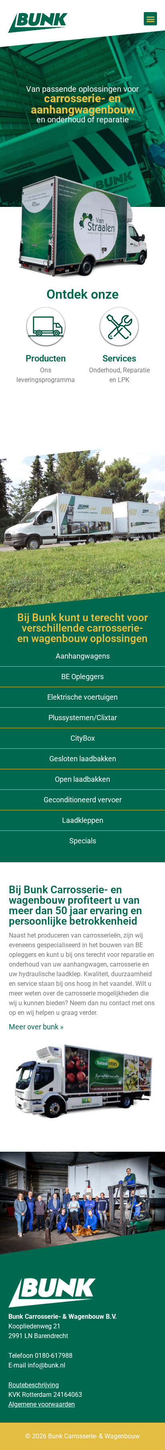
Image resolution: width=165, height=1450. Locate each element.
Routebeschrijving (33, 1385)
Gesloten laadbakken (82, 758)
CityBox (82, 738)
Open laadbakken (82, 779)
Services (119, 358)
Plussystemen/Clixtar (82, 717)
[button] (150, 18)
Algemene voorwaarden (41, 1404)
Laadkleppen (82, 820)
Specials (82, 841)
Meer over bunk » (36, 1026)
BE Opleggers (82, 676)
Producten (46, 358)
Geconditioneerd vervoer (83, 799)
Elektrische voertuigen (82, 697)
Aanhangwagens (83, 656)
